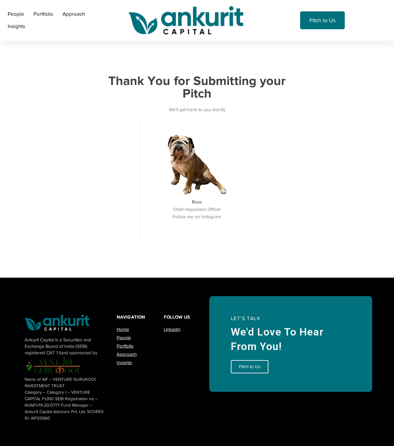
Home (123, 329)
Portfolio (43, 14)
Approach (73, 14)
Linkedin (172, 329)
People (16, 14)
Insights (16, 26)
